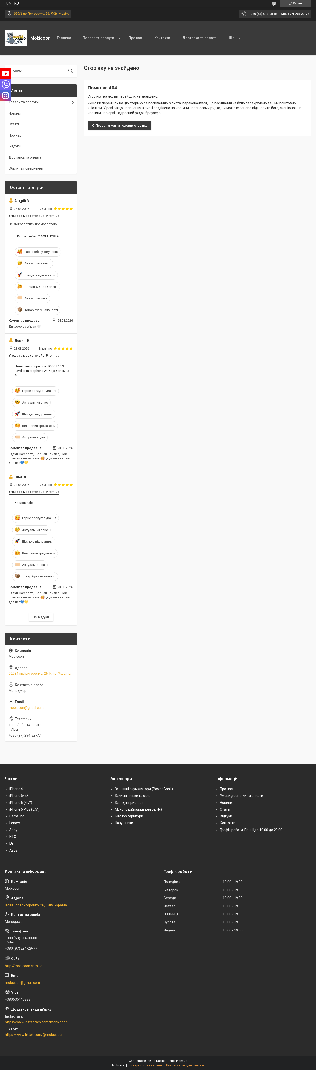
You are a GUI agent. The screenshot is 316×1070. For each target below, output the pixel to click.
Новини (15, 113)
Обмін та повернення (26, 168)
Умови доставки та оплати (241, 796)
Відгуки (15, 146)
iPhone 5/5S (19, 796)
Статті (14, 124)
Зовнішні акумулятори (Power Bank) (144, 789)
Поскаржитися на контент (146, 1065)
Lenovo (15, 823)
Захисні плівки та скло (133, 796)
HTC (12, 837)
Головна (64, 38)
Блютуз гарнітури (129, 816)
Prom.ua (181, 1061)
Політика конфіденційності (185, 1065)
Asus (13, 850)
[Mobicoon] (16, 38)
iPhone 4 (16, 789)
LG (11, 843)
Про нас (135, 38)
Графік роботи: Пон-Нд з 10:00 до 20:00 (251, 830)
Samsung (16, 816)
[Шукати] (71, 71)
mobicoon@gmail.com (26, 708)
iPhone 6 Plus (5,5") (24, 809)
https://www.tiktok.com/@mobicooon (34, 1035)
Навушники (124, 823)
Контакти (162, 38)
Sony (13, 830)
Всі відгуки (41, 617)
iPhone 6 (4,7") (20, 803)
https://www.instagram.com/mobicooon (36, 1022)
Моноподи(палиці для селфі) (138, 809)
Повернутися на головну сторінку (121, 125)
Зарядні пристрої (129, 803)
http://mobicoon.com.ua (23, 966)
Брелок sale (24, 503)
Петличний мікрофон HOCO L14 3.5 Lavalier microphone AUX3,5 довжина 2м (42, 370)
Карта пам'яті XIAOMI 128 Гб (38, 236)
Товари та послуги (98, 38)
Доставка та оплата (199, 38)
